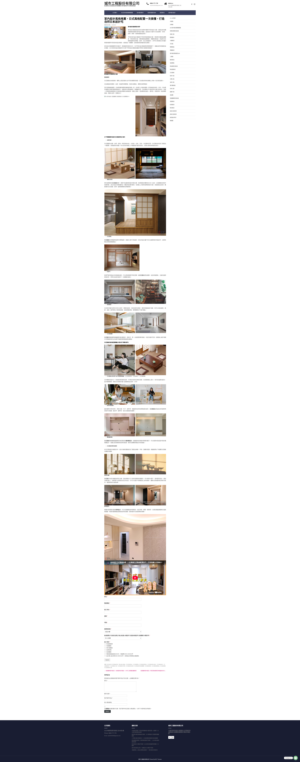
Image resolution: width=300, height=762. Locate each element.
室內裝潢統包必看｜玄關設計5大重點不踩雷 (142, 747)
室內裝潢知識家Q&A (175, 53)
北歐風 (171, 21)
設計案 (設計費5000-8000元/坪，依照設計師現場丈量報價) (122, 656)
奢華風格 (172, 47)
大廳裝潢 (172, 40)
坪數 (106, 622)
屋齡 (106, 616)
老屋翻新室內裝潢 (174, 98)
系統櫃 (171, 95)
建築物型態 (107, 629)
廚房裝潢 (172, 59)
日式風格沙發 (113, 666)
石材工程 (172, 88)
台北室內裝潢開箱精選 (127, 12)
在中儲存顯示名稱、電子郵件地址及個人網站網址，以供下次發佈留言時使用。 (128, 708)
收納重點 (172, 63)
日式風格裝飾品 (155, 666)
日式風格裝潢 (148, 666)
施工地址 (107, 609)
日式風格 (172, 72)
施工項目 (107, 642)
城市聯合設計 (171, 12)
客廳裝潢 (172, 50)
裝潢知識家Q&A (152, 12)
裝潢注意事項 (173, 111)
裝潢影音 (162, 12)
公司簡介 (114, 12)
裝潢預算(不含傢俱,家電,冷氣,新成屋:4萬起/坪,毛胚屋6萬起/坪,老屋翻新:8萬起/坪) (127, 635)
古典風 (171, 24)
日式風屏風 (136, 664)
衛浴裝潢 (172, 107)
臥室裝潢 (172, 104)
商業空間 (108, 650)
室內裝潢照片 (140, 12)
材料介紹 (172, 75)
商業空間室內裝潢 (174, 31)
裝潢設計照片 (173, 117)
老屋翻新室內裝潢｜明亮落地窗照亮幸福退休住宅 (153, 670)
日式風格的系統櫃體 (139, 666)
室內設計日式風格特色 (112, 664)
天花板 (171, 43)
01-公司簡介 (173, 18)
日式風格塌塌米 (143, 664)
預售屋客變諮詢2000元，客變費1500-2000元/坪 (119, 654)
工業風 (171, 56)
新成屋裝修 (109, 644)
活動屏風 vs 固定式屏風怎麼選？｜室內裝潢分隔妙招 (145, 750)
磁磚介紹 (172, 91)
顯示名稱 (107, 693)
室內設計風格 (122, 664)
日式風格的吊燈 (121, 666)
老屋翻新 (108, 646)
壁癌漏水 (172, 37)
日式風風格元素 (108, 667)
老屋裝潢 (172, 101)
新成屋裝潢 (172, 69)
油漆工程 (172, 82)
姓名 (106, 596)
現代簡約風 (172, 85)
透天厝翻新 (109, 648)
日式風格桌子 (160, 664)
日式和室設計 (129, 664)
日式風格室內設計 (151, 664)
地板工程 (172, 34)
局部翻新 (108, 652)
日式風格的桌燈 (130, 666)
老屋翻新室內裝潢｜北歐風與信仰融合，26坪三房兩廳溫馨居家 (120, 670)
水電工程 (172, 79)
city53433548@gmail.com (156, 5)
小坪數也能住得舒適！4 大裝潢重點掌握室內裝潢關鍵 (145, 738)
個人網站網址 (108, 702)
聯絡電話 (107, 603)
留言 (106, 680)
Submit (107, 660)
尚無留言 (114, 25)
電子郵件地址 (108, 698)
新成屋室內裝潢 (174, 66)
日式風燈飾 (163, 666)
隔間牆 (171, 120)
